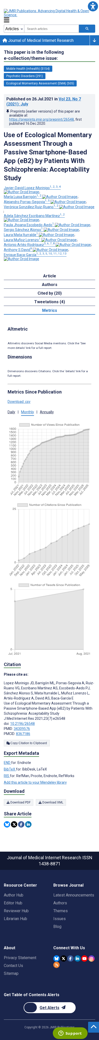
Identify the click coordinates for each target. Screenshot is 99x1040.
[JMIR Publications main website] (47, 13)
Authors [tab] (49, 284)
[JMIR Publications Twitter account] (63, 958)
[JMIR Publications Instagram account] (91, 958)
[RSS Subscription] (56, 965)
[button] (92, 6)
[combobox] (51, 29)
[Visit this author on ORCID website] (21, 192)
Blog (57, 926)
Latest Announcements (73, 895)
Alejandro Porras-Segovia (27, 202)
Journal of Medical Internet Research (40, 40)
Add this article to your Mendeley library (35, 782)
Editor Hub (13, 903)
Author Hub (13, 895)
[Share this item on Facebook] (21, 824)
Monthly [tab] (27, 412)
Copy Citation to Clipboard (28, 743)
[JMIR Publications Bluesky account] (56, 958)
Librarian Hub (15, 918)
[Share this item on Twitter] (14, 824)
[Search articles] (87, 29)
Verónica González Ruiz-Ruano (31, 207)
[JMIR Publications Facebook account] (70, 958)
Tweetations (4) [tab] (49, 301)
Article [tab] (49, 276)
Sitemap (11, 973)
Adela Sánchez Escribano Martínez (34, 216)
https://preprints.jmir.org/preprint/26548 (41, 119)
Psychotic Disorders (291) (24, 76)
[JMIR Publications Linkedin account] (77, 958)
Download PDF (20, 802)
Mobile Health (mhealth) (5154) (28, 68)
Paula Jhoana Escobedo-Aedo (29, 225)
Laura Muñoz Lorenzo (22, 240)
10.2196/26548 (22, 724)
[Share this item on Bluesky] (7, 824)
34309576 (22, 729)
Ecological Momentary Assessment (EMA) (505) (40, 83)
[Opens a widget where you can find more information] (70, 1033)
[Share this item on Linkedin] (28, 824)
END (7, 763)
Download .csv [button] (19, 402)
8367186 (23, 734)
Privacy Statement (20, 957)
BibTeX (10, 769)
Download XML (52, 802)
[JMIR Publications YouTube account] (84, 958)
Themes (60, 910)
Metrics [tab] (49, 310)
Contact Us (13, 965)
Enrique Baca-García (35, 255)
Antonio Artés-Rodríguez (29, 245)
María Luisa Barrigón (22, 197)
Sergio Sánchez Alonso (23, 230)
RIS (7, 776)
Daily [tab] (11, 412)
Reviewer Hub (16, 910)
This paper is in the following (34, 55)
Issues (59, 918)
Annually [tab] (47, 412)
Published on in (43, 101)
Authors (60, 903)
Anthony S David (18, 250)
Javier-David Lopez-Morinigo (32, 188)
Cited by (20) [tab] (50, 293)
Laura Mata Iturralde (21, 235)
